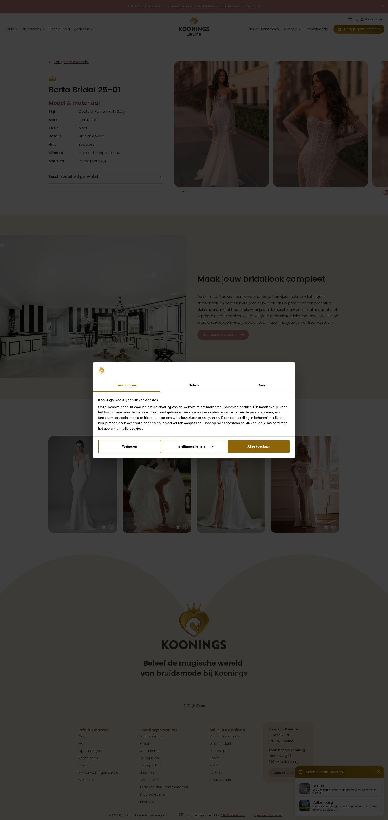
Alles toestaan (258, 446)
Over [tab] (261, 385)
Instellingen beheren (191, 446)
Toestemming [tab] (126, 385)
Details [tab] (194, 385)
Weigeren (129, 446)
